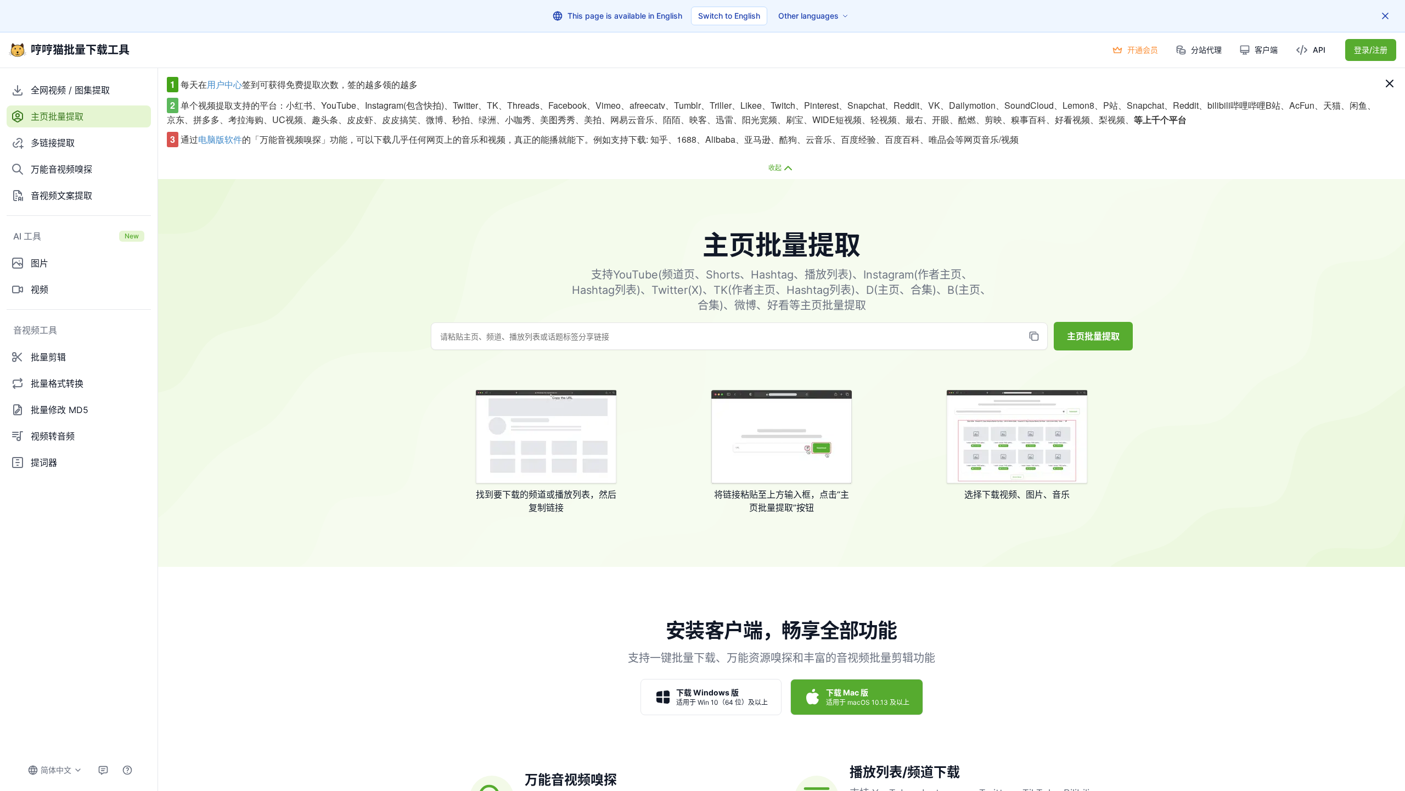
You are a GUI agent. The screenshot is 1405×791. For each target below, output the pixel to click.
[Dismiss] (1385, 16)
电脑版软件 (220, 139)
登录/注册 (1370, 49)
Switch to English (729, 15)
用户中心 (224, 84)
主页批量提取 (1093, 336)
